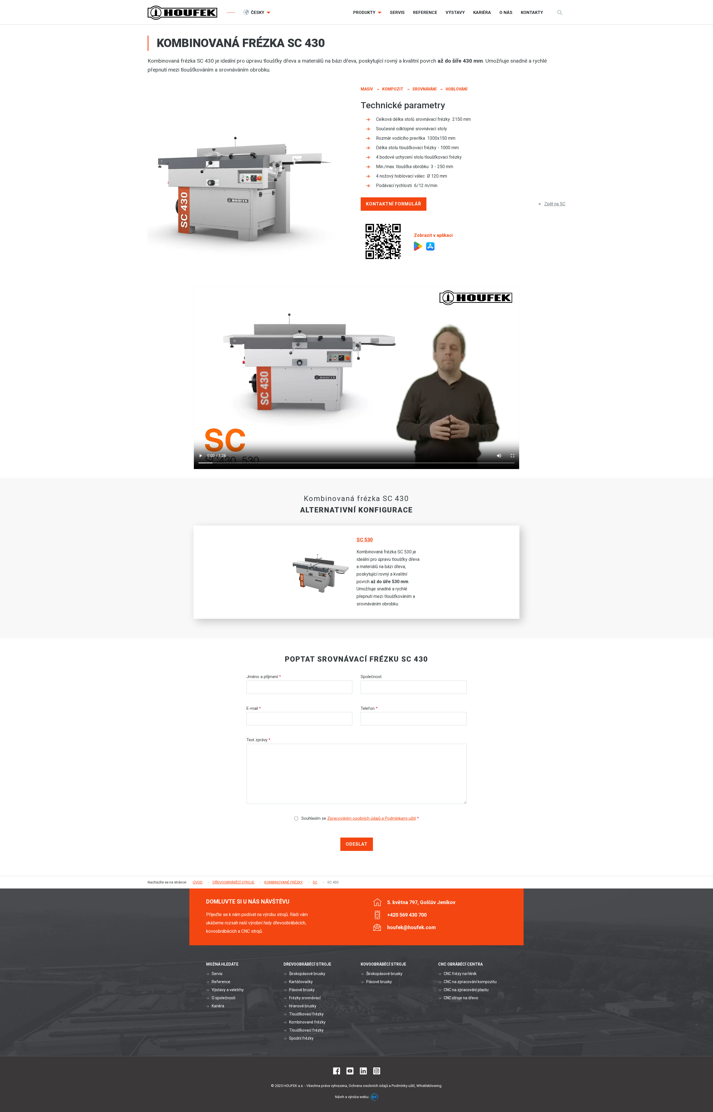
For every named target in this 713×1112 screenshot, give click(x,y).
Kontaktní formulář (393, 204)
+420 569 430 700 (407, 915)
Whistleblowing (428, 1086)
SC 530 (364, 540)
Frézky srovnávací (305, 998)
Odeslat (357, 844)
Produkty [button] (365, 12)
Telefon (369, 708)
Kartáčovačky (301, 982)
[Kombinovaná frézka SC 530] (324, 572)
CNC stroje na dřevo (461, 998)
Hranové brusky (302, 1006)
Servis (217, 973)
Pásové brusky (302, 990)
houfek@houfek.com (411, 927)
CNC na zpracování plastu (466, 990)
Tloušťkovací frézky (306, 1014)
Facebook (336, 1070)
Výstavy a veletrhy (228, 990)
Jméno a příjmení (263, 676)
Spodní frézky (301, 1038)
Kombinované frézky (307, 1022)
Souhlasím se (359, 818)
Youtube (349, 1070)
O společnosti (223, 998)
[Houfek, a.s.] (182, 13)
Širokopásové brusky (307, 973)
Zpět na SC (554, 204)
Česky (258, 12)
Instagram (376, 1070)
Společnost (371, 676)
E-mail (253, 708)
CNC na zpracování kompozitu (470, 982)
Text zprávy (258, 739)
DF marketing (374, 1097)
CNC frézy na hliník (460, 973)
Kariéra (218, 1006)
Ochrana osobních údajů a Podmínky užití (382, 1086)
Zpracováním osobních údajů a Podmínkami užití (371, 818)
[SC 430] (244, 181)
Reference (221, 982)
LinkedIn (363, 1070)
